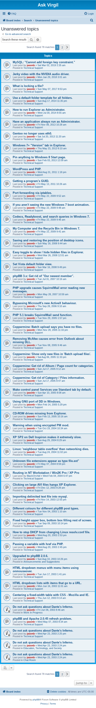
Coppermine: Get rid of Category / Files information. (49, 377)
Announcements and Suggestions (41, 561)
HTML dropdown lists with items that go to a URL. (47, 583)
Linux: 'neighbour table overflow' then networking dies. (51, 449)
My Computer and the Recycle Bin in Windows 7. (46, 228)
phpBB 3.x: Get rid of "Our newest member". (43, 276)
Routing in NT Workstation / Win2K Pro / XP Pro (46, 472)
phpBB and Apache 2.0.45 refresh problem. (42, 618)
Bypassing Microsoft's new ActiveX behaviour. (45, 303)
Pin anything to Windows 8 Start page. (39, 157)
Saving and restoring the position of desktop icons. (48, 240)
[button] (67, 47)
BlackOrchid (33, 475)
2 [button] (62, 47)
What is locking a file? (28, 86)
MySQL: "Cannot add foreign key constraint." (44, 62)
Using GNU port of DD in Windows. (37, 401)
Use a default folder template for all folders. (43, 98)
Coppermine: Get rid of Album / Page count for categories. (53, 366)
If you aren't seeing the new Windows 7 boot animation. (51, 204)
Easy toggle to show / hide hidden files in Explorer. (48, 252)
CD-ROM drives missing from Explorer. (40, 413)
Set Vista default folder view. (32, 264)
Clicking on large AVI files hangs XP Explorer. (44, 484)
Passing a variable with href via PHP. (38, 544)
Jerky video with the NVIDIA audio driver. (41, 74)
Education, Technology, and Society (42, 648)
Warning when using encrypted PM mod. (41, 425)
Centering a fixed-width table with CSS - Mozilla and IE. (51, 595)
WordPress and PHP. (27, 169)
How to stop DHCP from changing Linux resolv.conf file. (51, 532)
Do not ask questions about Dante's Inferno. (43, 606)
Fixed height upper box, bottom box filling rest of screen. (52, 520)
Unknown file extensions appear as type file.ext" (46, 461)
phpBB (36, 699)
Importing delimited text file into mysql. (40, 496)
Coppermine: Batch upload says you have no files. (47, 327)
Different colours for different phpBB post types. (46, 508)
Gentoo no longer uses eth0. (32, 133)
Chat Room (29, 660)
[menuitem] (11, 13)
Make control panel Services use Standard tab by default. (52, 389)
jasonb (31, 65)
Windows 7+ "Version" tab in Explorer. (39, 145)
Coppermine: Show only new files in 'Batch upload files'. (52, 354)
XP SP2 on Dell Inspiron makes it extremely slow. (47, 437)
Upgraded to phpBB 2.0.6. (30, 556)
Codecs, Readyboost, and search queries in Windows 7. (51, 216)
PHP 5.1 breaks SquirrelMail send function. (42, 315)
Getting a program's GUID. (31, 181)
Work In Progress (33, 612)
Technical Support (33, 68)
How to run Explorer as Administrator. (39, 109)
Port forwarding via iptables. (32, 193)
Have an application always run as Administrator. (46, 121)
